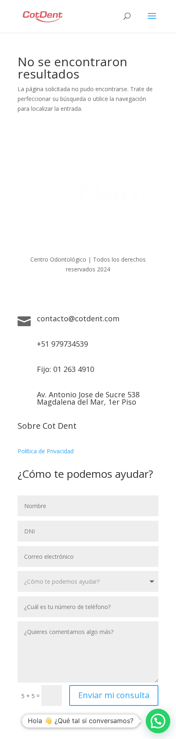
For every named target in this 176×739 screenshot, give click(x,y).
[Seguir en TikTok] (112, 292)
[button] (158, 721)
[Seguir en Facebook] (63, 292)
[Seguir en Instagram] (79, 292)
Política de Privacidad (46, 451)
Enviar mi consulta (113, 695)
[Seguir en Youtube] (96, 292)
